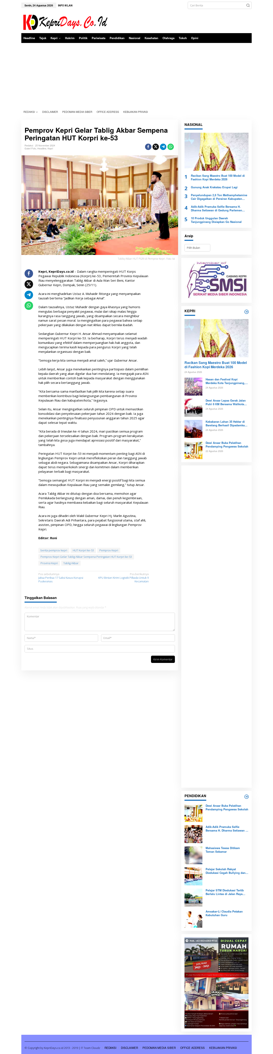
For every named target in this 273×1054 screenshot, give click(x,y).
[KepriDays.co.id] (64, 22)
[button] (248, 5)
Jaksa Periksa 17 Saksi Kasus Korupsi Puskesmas (60, 577)
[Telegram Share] (163, 147)
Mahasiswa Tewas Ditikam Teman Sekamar (223, 850)
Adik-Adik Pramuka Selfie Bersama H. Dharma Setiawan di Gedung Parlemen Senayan (216, 208)
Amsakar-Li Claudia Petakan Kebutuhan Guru (224, 913)
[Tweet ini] (155, 147)
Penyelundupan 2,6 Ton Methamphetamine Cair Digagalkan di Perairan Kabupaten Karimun (219, 197)
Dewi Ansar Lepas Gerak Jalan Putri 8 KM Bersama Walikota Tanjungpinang (226, 402)
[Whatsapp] (170, 147)
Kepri (50, 148)
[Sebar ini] (148, 147)
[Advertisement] (136, 75)
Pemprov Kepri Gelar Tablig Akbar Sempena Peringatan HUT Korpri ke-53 (86, 557)
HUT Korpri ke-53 (83, 550)
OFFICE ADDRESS (192, 1048)
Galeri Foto (30, 148)
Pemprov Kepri (108, 550)
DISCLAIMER (129, 1048)
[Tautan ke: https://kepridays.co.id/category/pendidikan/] (246, 796)
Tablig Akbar (70, 563)
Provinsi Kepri (49, 563)
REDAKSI (110, 1048)
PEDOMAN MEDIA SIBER (159, 1048)
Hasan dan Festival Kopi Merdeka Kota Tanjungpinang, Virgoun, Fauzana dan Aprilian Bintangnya (226, 381)
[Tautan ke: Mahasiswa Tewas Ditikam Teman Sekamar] (193, 855)
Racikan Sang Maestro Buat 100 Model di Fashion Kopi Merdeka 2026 (218, 177)
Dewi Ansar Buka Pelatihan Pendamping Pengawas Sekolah (227, 444)
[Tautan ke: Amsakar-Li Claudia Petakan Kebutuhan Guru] (193, 918)
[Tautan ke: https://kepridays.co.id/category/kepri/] (246, 311)
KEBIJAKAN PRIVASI (223, 1048)
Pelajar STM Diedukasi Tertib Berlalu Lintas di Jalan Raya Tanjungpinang (225, 892)
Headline (41, 148)
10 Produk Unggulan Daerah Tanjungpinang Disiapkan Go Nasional (216, 220)
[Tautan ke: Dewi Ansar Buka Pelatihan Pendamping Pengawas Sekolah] (193, 450)
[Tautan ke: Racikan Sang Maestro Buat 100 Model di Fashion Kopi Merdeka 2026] (216, 152)
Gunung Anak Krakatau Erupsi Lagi (214, 187)
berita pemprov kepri (54, 550)
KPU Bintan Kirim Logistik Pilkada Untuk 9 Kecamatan (123, 577)
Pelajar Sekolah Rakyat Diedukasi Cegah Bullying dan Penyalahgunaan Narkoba (225, 871)
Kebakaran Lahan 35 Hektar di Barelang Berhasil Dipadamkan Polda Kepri (226, 423)
